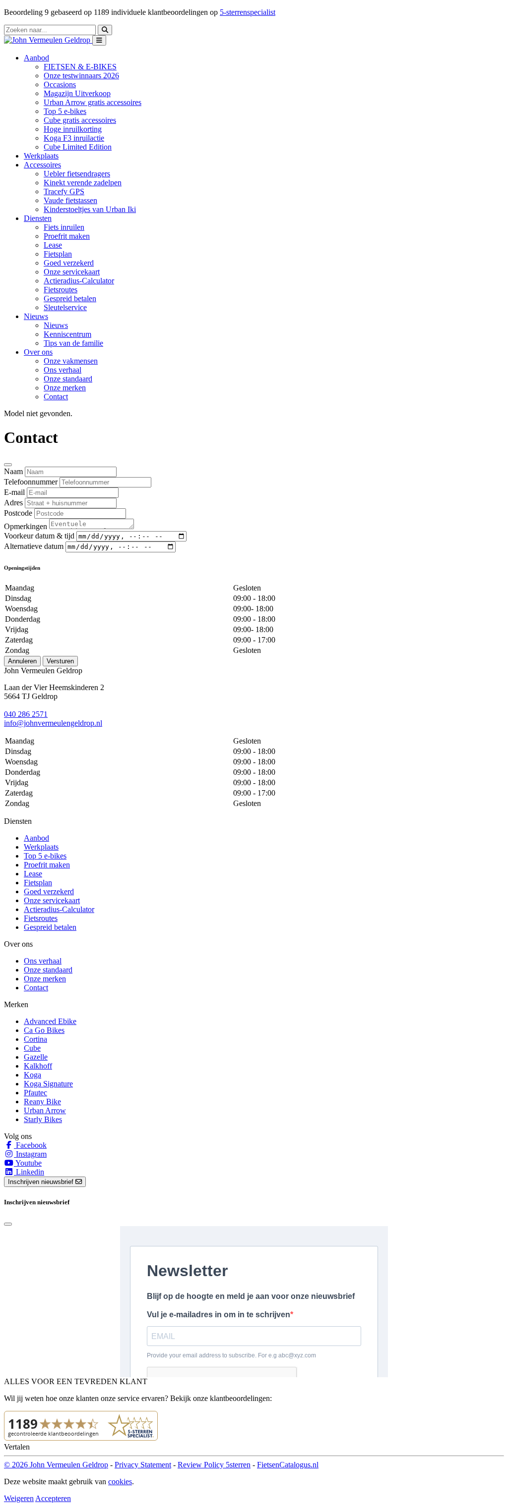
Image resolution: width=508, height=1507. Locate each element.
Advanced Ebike (50, 1021)
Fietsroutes (60, 289)
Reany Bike (42, 1101)
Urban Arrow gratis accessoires (92, 102)
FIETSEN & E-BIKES (80, 66)
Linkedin (29, 1172)
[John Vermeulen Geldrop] (48, 40)
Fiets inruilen (64, 227)
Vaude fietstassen (70, 200)
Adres (13, 502)
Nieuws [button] (36, 316)
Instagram (30, 1154)
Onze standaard (68, 379)
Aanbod (36, 838)
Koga (32, 1075)
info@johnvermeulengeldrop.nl (53, 723)
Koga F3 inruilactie (74, 138)
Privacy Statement (143, 1464)
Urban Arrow (45, 1110)
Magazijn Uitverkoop (77, 93)
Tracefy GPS (64, 191)
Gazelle (36, 1057)
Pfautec (35, 1092)
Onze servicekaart (72, 272)
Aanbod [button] (36, 58)
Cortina (35, 1039)
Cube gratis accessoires (80, 120)
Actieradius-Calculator (79, 280)
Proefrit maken (67, 236)
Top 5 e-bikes (65, 111)
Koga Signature (48, 1083)
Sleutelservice (65, 307)
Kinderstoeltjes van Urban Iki (90, 209)
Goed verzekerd (69, 263)
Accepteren (53, 1498)
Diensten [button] (38, 218)
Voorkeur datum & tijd (39, 536)
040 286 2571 (26, 714)
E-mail (14, 492)
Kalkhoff (38, 1066)
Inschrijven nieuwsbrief (41, 1181)
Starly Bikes (43, 1119)
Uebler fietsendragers (77, 173)
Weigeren (19, 1498)
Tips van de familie (73, 343)
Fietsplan (58, 254)
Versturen (60, 661)
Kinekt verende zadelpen (83, 182)
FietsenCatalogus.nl (287, 1464)
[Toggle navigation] (99, 40)
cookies (120, 1481)
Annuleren (22, 661)
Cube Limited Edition (78, 147)
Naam (13, 471)
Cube (32, 1048)
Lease (53, 245)
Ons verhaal (62, 370)
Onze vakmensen (71, 361)
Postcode (18, 513)
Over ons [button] (38, 352)
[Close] (8, 464)
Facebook (30, 1145)
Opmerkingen (25, 526)
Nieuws (56, 325)
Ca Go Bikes (44, 1030)
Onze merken (65, 387)
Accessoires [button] (42, 165)
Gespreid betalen (70, 298)
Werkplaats (41, 156)
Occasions (60, 84)
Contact (56, 396)
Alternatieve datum (34, 546)
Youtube (28, 1163)
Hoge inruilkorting (73, 129)
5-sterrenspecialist (247, 12)
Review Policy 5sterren (214, 1464)
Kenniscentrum (67, 334)
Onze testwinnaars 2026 (81, 75)
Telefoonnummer (31, 482)
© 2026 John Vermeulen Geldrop (56, 1464)
